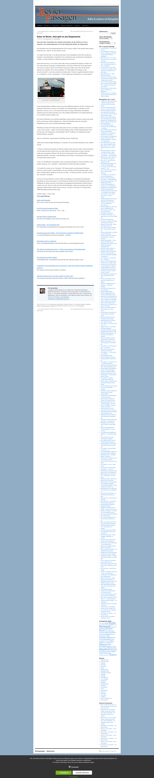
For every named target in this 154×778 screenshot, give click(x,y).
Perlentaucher (103, 680)
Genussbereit (103, 666)
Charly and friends (105, 661)
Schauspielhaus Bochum (105, 651)
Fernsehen (101, 632)
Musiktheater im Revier (104, 641)
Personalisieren (73, 777)
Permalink (81, 306)
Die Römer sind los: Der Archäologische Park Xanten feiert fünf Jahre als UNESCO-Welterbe (108, 94)
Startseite (39, 25)
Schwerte (53, 306)
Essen (101, 630)
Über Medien (103, 695)
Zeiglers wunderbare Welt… (107, 698)
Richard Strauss (113, 646)
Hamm (111, 634)
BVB (112, 625)
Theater (66, 304)
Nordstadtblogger (104, 677)
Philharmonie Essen (105, 644)
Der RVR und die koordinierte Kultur (47, 208)
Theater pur (103, 692)
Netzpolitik (103, 676)
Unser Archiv (55, 25)
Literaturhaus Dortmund (106, 672)
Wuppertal (113, 655)
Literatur (112, 639)
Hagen (108, 634)
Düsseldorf (108, 629)
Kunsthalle (104, 639)
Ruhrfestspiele (111, 648)
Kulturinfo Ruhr (104, 669)
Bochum (83, 304)
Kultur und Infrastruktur (43, 200)
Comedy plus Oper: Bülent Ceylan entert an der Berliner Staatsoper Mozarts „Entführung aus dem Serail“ (109, 78)
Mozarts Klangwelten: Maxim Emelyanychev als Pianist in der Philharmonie (109, 89)
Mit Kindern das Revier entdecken (46, 241)
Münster (101, 642)
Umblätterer (103, 696)
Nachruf (105, 642)
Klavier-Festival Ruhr (104, 636)
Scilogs (102, 688)
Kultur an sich (53, 304)
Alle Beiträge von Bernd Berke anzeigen (59, 299)
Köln (108, 639)
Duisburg (102, 629)
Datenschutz (85, 25)
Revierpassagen (40, 751)
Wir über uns (47, 25)
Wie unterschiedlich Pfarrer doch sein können (82, 31)
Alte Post (78, 304)
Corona (115, 624)
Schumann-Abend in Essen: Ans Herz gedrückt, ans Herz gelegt (55, 276)
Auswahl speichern (82, 772)
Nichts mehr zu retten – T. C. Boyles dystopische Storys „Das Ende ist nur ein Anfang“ (108, 59)
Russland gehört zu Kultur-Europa (46, 216)
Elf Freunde (103, 664)
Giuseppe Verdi (102, 634)
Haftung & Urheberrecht (67, 25)
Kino (114, 634)
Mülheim (39, 306)
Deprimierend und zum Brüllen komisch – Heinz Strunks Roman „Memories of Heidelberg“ (108, 64)
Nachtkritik (103, 674)
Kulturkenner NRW (105, 671)
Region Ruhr (60, 304)
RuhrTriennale (112, 650)
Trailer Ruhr (103, 693)
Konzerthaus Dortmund (106, 637)
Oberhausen (110, 642)
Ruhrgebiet (103, 649)
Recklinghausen (104, 646)
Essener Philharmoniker (109, 631)
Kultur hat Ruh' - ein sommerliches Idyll (48, 225)
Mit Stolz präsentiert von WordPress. (109, 751)
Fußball (106, 632)
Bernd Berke (57, 39)
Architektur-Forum (105, 660)
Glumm (102, 668)
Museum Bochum (46, 306)
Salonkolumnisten (104, 684)
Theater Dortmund (104, 653)
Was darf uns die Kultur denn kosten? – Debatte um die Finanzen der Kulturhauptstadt (61, 249)
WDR (110, 653)
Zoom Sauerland (104, 700)
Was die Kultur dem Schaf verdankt (47, 257)
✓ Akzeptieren (64, 772)
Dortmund (88, 304)
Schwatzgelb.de (104, 687)
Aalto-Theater (102, 623)
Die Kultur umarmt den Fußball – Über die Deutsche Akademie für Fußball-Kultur (60, 233)
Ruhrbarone (103, 682)
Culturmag (103, 663)
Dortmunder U (114, 627)
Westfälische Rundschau (104, 655)
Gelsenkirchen (112, 632)
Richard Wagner (103, 648)
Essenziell (74, 767)
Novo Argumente (104, 679)
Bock (102, 704)
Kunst (100, 639)
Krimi (114, 637)
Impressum (77, 25)
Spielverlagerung (104, 690)
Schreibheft (103, 685)
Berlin (107, 623)
